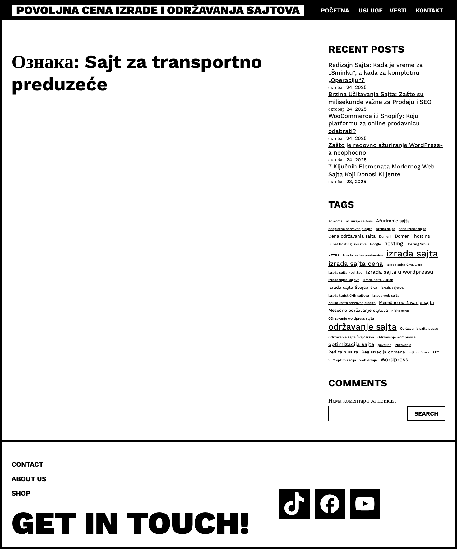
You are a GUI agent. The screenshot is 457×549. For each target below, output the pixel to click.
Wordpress (394, 359)
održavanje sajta (362, 327)
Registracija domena (383, 351)
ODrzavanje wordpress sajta (351, 318)
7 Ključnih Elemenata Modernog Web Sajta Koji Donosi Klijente (381, 170)
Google (375, 244)
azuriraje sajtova (359, 221)
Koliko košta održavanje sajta (352, 303)
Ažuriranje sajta (393, 220)
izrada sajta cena (355, 263)
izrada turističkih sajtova (348, 295)
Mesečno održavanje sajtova (358, 310)
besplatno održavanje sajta (350, 229)
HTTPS (333, 255)
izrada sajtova (392, 288)
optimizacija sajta (351, 344)
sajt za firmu (419, 352)
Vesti (398, 10)
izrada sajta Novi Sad (345, 272)
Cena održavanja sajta (352, 235)
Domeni (385, 236)
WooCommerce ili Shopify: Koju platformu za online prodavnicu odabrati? (374, 123)
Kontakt (429, 10)
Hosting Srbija (417, 244)
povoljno (384, 345)
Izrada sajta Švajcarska (352, 287)
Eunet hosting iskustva (347, 244)
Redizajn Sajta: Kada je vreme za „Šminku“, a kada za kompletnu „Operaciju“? (375, 72)
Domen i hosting (412, 235)
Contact (27, 464)
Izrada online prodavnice (363, 255)
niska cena (400, 311)
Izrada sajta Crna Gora (404, 265)
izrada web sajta (385, 295)
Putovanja (403, 345)
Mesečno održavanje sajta (406, 302)
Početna (335, 10)
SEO (435, 352)
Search (426, 413)
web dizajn (368, 360)
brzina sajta (385, 229)
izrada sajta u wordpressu (399, 272)
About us (29, 479)
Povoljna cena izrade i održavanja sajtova (158, 10)
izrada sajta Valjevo (343, 280)
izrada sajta (412, 253)
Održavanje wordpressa (396, 337)
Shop (21, 493)
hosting (393, 243)
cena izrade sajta (412, 229)
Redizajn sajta (343, 351)
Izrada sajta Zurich (378, 280)
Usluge (370, 10)
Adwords (335, 221)
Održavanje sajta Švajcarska (351, 337)
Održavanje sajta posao (419, 328)
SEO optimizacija (342, 360)
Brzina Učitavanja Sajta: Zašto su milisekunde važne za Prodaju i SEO (380, 97)
